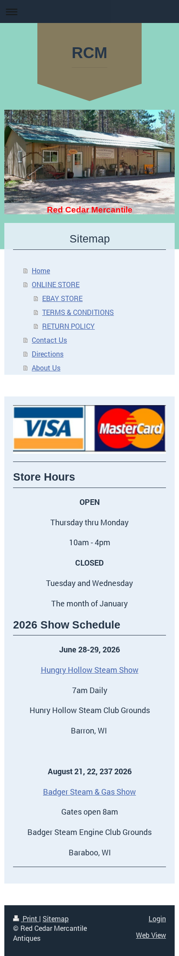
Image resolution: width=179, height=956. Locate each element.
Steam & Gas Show (103, 791)
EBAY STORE (62, 298)
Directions (47, 353)
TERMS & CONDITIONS (78, 312)
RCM (89, 53)
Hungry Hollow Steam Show (90, 670)
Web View (151, 935)
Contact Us (49, 339)
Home (41, 270)
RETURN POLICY (68, 326)
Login (157, 918)
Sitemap (56, 918)
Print (30, 918)
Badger (56, 791)
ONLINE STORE (56, 284)
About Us (46, 367)
